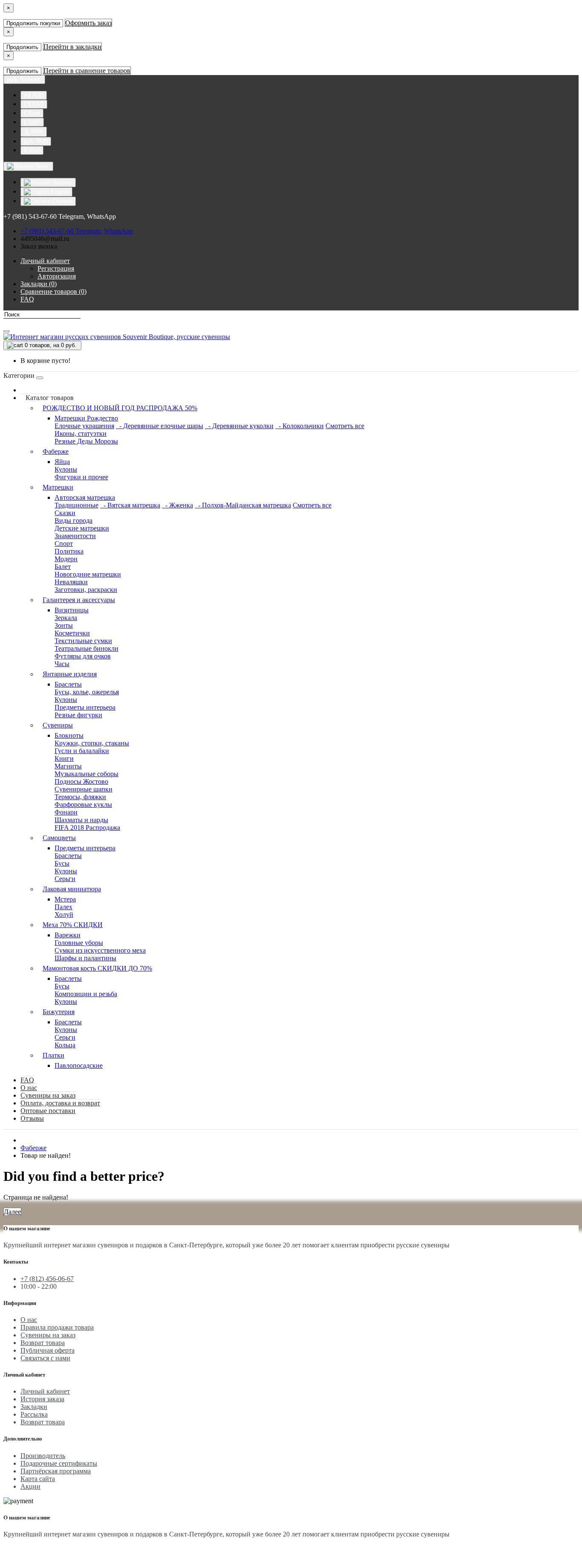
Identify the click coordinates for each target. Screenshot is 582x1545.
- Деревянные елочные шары (159, 425)
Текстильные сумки (83, 640)
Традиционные (76, 505)
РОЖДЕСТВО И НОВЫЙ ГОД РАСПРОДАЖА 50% (120, 408)
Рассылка (34, 1414)
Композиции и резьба (86, 993)
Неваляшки (71, 582)
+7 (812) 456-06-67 (47, 1278)
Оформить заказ (88, 22)
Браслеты (68, 684)
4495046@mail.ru (44, 238)
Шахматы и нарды (81, 819)
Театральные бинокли (86, 648)
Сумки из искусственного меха (100, 950)
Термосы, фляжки (80, 796)
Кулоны (66, 469)
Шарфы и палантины (85, 958)
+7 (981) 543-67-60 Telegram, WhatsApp (76, 231)
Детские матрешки (82, 528)
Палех (63, 906)
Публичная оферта (47, 1350)
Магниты (68, 766)
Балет (63, 566)
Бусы (62, 863)
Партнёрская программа (55, 1471)
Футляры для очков (83, 656)
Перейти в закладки (72, 46)
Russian (61, 182)
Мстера (65, 899)
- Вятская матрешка (130, 505)
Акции (30, 1486)
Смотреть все (345, 425)
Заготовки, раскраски (86, 589)
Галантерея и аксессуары (79, 599)
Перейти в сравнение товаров (86, 70)
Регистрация (55, 268)
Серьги (65, 878)
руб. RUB (36, 141)
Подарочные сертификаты (58, 1463)
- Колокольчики (299, 425)
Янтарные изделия (70, 674)
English (59, 191)
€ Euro (32, 113)
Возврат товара (42, 1342)
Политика (69, 551)
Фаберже (56, 451)
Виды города (73, 520)
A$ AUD (33, 95)
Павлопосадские (79, 1065)
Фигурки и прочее (81, 477)
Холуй (64, 914)
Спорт (64, 543)
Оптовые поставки (47, 1110)
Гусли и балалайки (82, 750)
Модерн (66, 558)
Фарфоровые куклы (83, 804)
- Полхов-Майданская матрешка (243, 505)
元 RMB (33, 131)
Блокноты (69, 735)
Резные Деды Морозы (86, 441)
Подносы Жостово (81, 781)
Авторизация (56, 276)
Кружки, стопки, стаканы (92, 743)
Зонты (64, 625)
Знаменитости (75, 535)
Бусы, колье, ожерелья (87, 692)
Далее (12, 1211)
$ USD (32, 150)
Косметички (72, 633)
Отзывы (32, 1118)
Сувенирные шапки (83, 789)
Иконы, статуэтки (81, 433)
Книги (64, 758)
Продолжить (22, 47)
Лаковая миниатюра (72, 889)
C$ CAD (34, 104)
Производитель (42, 1455)
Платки (53, 1055)
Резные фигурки (78, 715)
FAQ (27, 1080)
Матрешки (58, 487)
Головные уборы (79, 942)
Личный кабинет (45, 1391)
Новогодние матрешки (88, 574)
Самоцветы (59, 837)
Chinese (61, 201)
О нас (28, 1087)
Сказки (65, 512)
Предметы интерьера (85, 707)
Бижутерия (59, 1011)
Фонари (66, 812)
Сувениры (58, 725)
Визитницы (72, 610)
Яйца (62, 461)
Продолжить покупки (33, 23)
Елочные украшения (84, 425)
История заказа (42, 1399)
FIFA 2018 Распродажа (87, 827)
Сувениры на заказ (47, 1095)
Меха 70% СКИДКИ (73, 924)
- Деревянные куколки (239, 425)
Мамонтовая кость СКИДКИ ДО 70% (97, 968)
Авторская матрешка (85, 497)
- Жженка (177, 505)
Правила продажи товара (57, 1327)
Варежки (68, 935)
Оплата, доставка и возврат (60, 1103)
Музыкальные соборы (86, 773)
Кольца (65, 1045)
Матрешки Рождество (86, 418)
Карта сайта (37, 1478)
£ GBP (32, 122)
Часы (62, 663)
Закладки (33, 1406)
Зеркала (66, 617)
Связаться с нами (45, 1358)
